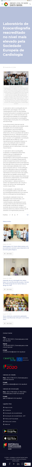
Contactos (8, 410)
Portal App (9, 0)
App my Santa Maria (4, 0)
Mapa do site (8, 407)
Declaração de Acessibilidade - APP (15, 416)
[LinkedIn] (18, 464)
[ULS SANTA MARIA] (16, 4)
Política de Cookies (10, 421)
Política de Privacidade (11, 418)
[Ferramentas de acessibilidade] (4, 464)
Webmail (7, 424)
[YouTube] (14, 464)
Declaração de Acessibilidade (13, 413)
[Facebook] (9, 464)
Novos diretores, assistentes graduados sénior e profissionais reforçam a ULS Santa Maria (16, 317)
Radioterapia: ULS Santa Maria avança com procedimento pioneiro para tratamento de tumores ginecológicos (16, 248)
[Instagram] (22, 464)
